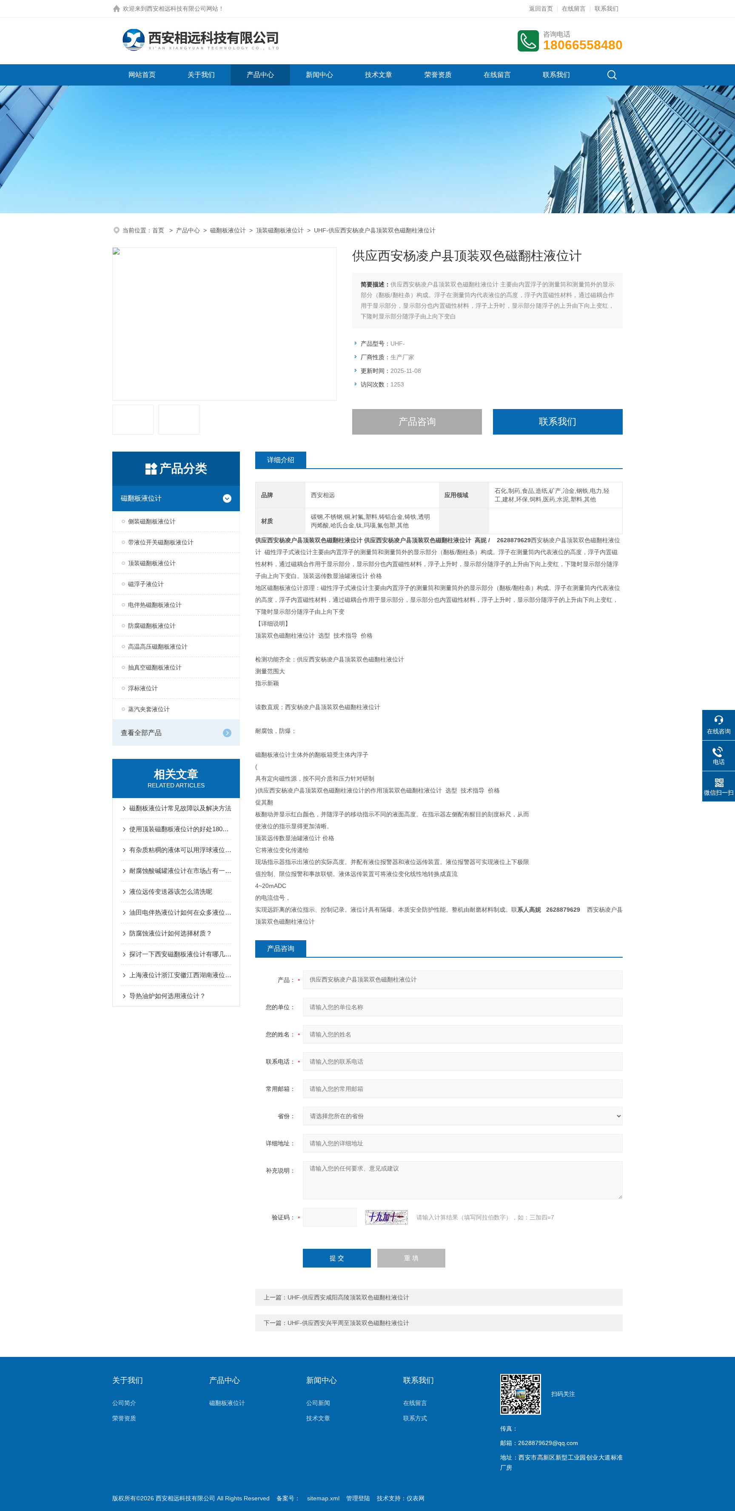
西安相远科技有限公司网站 (182, 8)
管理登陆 (358, 1498)
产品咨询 (417, 421)
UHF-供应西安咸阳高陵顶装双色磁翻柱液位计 (348, 1297)
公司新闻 (318, 1402)
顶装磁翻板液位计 (280, 230)
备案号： (288, 1498)
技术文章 (378, 74)
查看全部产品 (141, 732)
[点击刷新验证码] (386, 1217)
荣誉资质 (438, 74)
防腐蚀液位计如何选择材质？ (170, 933)
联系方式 (415, 1418)
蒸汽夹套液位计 (149, 709)
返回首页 (541, 8)
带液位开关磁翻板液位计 (161, 542)
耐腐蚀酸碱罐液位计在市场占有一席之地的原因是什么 (180, 870)
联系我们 (606, 8)
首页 (159, 230)
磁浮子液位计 (146, 584)
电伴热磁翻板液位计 (155, 604)
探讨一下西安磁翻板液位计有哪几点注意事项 (180, 954)
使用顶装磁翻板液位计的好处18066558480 (180, 829)
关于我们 (201, 74)
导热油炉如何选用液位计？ (167, 995)
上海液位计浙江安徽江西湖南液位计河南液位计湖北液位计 (180, 975)
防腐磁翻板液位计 (152, 625)
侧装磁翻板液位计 (152, 521)
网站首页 (142, 74)
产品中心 (260, 74)
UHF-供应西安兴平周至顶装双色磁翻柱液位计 (348, 1322)
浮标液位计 (143, 688)
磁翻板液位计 (228, 230)
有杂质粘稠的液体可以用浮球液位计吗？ (180, 849)
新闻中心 (319, 74)
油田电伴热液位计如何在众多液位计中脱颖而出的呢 (180, 912)
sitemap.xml (323, 1498)
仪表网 (415, 1498)
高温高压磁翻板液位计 (158, 646)
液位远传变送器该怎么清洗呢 (170, 891)
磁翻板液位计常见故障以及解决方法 (180, 808)
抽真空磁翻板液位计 (155, 667)
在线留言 (574, 8)
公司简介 (124, 1402)
